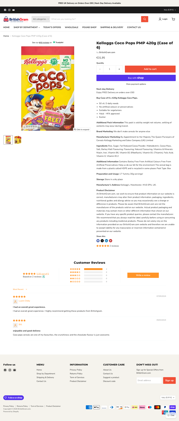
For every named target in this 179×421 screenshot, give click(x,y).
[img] (19, 296)
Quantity (100, 63)
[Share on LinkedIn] (106, 240)
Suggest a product (111, 377)
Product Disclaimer (78, 381)
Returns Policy (76, 373)
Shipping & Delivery (45, 377)
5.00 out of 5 (43, 273)
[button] (164, 19)
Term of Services (77, 377)
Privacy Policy (76, 369)
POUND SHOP (89, 27)
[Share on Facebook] (98, 240)
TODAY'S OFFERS (52, 27)
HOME (6, 27)
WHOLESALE (71, 27)
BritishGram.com (107, 52)
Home (6, 36)
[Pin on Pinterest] (110, 240)
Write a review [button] (143, 275)
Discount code (109, 381)
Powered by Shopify (11, 411)
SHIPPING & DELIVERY (111, 27)
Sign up (169, 380)
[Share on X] (102, 240)
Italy (169, 10)
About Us (107, 369)
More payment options (136, 84)
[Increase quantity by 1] (119, 69)
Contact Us (41, 381)
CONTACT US (134, 27)
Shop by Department (46, 373)
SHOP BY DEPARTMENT (26, 27)
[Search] (144, 19)
